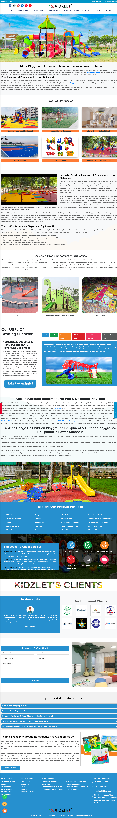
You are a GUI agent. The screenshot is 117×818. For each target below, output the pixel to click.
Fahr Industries (28, 792)
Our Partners (54, 11)
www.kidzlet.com (101, 781)
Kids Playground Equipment (77, 787)
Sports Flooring (20, 160)
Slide (9, 522)
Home (10, 11)
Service (54, 335)
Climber (37, 518)
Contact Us (98, 11)
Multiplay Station (7, 421)
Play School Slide (73, 789)
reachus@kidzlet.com (103, 791)
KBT (24, 787)
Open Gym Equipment (70, 526)
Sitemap (5, 784)
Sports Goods (67, 518)
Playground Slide (76, 83)
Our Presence (7, 787)
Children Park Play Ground (99, 522)
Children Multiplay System (77, 781)
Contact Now (10, 768)
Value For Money (63, 336)
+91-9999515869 (96, 1)
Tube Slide (66, 530)
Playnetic (25, 789)
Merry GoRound (13, 526)
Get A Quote (1, 409)
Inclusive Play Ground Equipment (100, 160)
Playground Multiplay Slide (52, 789)
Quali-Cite (26, 781)
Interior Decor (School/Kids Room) (100, 131)
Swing (36, 515)
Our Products (39, 11)
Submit (35, 680)
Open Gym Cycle (95, 526)
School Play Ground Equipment (100, 518)
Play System (11, 515)
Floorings (38, 526)
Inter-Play (26, 784)
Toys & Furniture (60, 160)
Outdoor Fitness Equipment (60, 131)
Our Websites (7, 789)
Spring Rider (39, 522)
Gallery (67, 11)
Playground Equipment (70, 522)
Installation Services (91, 336)
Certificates (86, 11)
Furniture (110, 11)
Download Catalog (7, 1)
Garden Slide (94, 530)
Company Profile (24, 11)
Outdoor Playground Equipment (20, 131)
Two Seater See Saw (97, 515)
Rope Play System (14, 518)
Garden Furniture (40, 530)
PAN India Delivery (76, 336)
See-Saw (10, 530)
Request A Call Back (115, 410)
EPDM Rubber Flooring (66, 421)
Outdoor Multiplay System (52, 787)
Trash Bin (65, 515)
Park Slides (57, 408)
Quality (45, 335)
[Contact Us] (4, 802)
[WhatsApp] (4, 796)
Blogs (76, 11)
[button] (9, 38)
